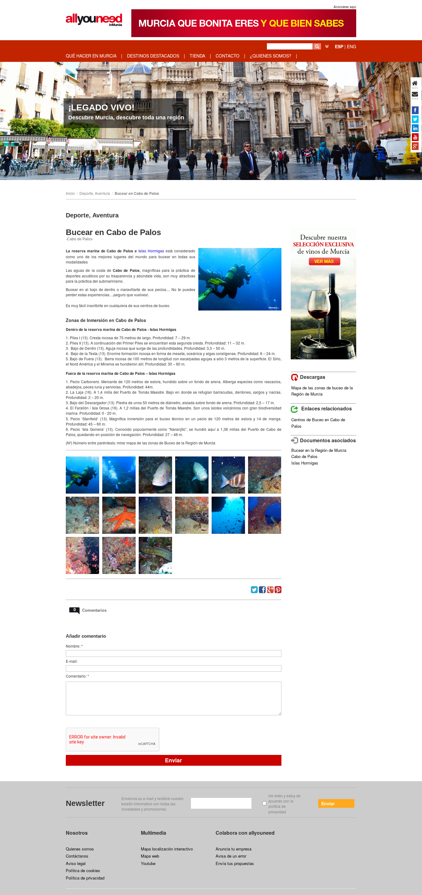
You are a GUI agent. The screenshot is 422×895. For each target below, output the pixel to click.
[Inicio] (415, 83)
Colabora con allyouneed (245, 832)
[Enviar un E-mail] (415, 94)
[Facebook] (415, 110)
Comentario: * (77, 676)
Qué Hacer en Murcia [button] (91, 56)
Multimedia (153, 832)
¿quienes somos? (270, 56)
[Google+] (415, 146)
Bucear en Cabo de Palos (137, 193)
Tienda (197, 56)
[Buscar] (317, 46)
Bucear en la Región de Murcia (318, 450)
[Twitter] (415, 119)
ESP (339, 46)
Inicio (70, 193)
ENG (351, 46)
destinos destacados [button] (153, 56)
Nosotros (77, 832)
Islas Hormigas (304, 463)
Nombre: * (74, 646)
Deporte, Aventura (94, 193)
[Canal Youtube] (415, 137)
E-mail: (72, 661)
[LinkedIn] (415, 128)
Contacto (227, 56)
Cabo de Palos (304, 456)
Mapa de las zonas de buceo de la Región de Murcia (322, 391)
